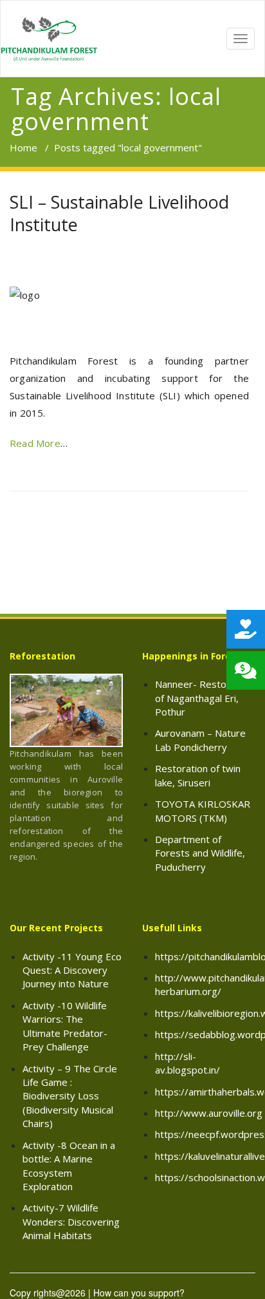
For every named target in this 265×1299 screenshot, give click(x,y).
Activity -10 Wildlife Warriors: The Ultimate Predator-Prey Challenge (65, 1026)
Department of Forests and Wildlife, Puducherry (200, 853)
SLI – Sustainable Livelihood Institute (119, 213)
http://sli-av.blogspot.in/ (187, 1063)
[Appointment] (49, 39)
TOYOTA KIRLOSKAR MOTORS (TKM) (202, 810)
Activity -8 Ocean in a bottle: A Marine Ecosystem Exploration (69, 1166)
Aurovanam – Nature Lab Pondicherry (200, 739)
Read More (35, 443)
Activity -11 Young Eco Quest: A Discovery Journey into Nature (72, 970)
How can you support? (139, 1292)
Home (23, 147)
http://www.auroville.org (208, 1112)
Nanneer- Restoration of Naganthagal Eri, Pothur (203, 698)
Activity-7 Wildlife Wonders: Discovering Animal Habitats (71, 1221)
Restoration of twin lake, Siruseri (198, 775)
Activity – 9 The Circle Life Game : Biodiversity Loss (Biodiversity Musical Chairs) (70, 1096)
